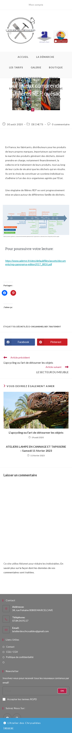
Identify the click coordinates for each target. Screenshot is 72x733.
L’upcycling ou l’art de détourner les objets (36, 432)
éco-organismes (35, 326)
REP (46, 326)
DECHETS (37, 124)
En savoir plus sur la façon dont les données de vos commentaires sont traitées (33, 568)
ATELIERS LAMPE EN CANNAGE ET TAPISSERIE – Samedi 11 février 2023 (36, 448)
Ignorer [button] (8, 727)
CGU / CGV (12, 651)
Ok (62, 690)
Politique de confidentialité (19, 657)
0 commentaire (61, 124)
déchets (20, 326)
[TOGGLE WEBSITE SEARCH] (44, 109)
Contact (10, 646)
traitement (54, 326)
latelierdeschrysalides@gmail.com (30, 631)
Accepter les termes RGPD (22, 699)
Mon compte (36, 4)
